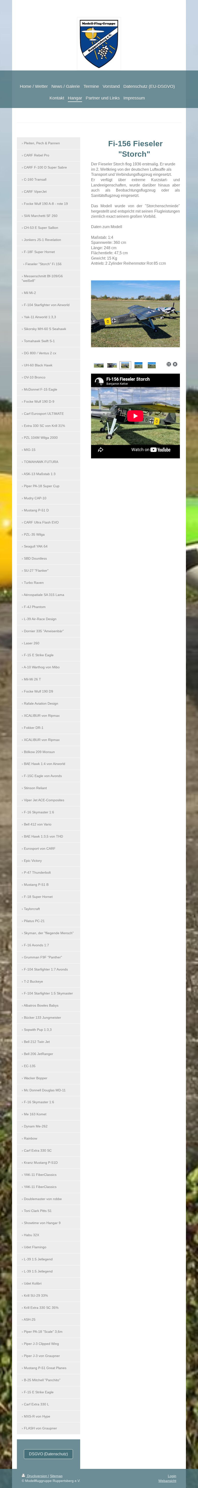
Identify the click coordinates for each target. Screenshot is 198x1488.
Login (172, 1476)
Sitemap (56, 1476)
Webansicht (167, 1481)
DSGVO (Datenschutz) (48, 1454)
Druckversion (37, 1476)
